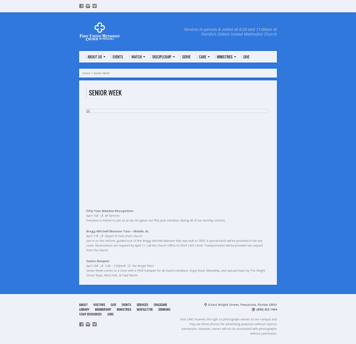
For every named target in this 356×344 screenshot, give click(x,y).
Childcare (160, 304)
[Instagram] (88, 6)
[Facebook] (81, 6)
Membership (103, 309)
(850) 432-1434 (266, 309)
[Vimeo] (95, 6)
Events (126, 304)
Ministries (124, 309)
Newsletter (145, 309)
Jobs (110, 314)
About (83, 304)
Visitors (99, 304)
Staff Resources (90, 314)
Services (142, 304)
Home (86, 73)
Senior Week (101, 73)
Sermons (164, 309)
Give (113, 304)
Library (84, 309)
